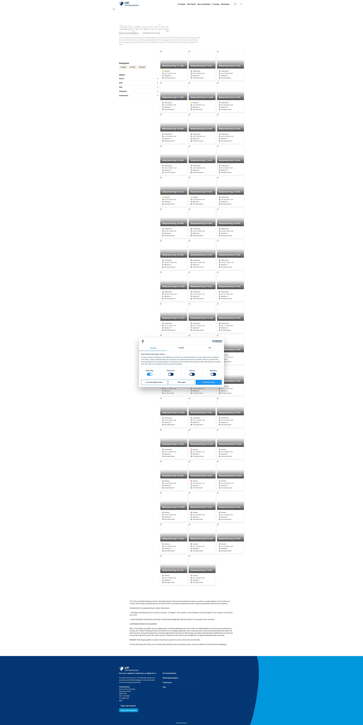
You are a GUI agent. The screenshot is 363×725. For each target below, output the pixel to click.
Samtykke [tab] (153, 348)
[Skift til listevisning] (243, 48)
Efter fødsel (191, 4)
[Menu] (241, 4)
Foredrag (215, 4)
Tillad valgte (181, 382)
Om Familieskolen (169, 673)
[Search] (235, 4)
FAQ (164, 687)
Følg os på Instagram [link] (129, 710)
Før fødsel (181, 4)
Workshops (225, 4)
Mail (120, 700)
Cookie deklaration (181, 723)
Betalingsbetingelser (170, 678)
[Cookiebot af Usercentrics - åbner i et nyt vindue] (213, 341)
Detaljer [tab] (181, 348)
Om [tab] (210, 348)
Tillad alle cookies (209, 382)
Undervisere (167, 682)
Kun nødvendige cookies (154, 382)
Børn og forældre (204, 4)
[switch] (171, 374)
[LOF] (133, 4)
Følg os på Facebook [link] (128, 706)
